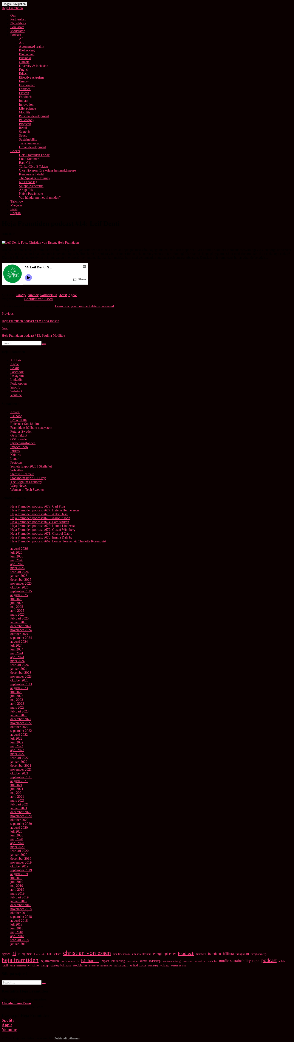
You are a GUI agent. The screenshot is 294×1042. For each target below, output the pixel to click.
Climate (24, 62)
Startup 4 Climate (22, 474)
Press (13, 209)
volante (164, 965)
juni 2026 (16, 556)
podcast (269, 960)
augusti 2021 (19, 781)
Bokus (14, 368)
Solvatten (16, 470)
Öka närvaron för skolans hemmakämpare (47, 170)
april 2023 (17, 703)
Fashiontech (27, 85)
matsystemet (200, 961)
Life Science (27, 108)
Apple (72, 295)
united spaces (138, 965)
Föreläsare (17, 27)
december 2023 (20, 672)
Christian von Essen (38, 299)
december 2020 (20, 812)
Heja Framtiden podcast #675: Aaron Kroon (40, 518)
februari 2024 (19, 665)
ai (14, 953)
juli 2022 (16, 738)
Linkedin (16, 379)
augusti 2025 (19, 595)
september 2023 (21, 684)
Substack (16, 391)
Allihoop (16, 416)
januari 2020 (18, 854)
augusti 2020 (19, 827)
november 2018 (21, 909)
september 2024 (21, 637)
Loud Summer (29, 159)
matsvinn (187, 961)
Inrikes (15, 451)
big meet (27, 953)
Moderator (17, 31)
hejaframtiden (49, 961)
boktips (57, 953)
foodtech (186, 953)
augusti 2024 (19, 641)
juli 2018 (16, 924)
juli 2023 (16, 692)
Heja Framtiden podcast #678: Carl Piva (37, 506)
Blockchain (26, 54)
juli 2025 (16, 599)
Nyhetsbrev (18, 23)
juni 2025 (16, 603)
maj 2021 (16, 792)
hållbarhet (90, 960)
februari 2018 (19, 940)
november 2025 (21, 583)
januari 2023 (18, 715)
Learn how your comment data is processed (84, 306)
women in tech (178, 965)
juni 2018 (16, 928)
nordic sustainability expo (239, 960)
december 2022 (20, 719)
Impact (23, 100)
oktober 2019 (19, 866)
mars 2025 (17, 614)
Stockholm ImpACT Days (28, 478)
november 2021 (21, 769)
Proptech (25, 124)
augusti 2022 (19, 734)
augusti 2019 (19, 874)
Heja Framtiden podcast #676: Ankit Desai (39, 514)
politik (282, 961)
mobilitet (212, 961)
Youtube (16, 395)
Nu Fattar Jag (28, 182)
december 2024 (20, 626)
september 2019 (21, 870)
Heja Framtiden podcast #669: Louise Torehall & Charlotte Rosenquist (58, 541)
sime (35, 965)
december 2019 (20, 858)
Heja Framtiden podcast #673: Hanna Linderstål (43, 526)
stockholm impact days (100, 965)
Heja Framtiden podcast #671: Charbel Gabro (41, 533)
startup (45, 965)
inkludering (118, 961)
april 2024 (17, 657)
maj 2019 (16, 885)
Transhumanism (29, 143)
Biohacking (27, 50)
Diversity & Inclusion (33, 66)
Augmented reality (31, 46)
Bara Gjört (26, 162)
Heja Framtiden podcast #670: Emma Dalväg (41, 537)
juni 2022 (16, 742)
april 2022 (17, 750)
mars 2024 (17, 661)
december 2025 (20, 579)
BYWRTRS (18, 420)
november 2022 (21, 723)
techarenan (121, 965)
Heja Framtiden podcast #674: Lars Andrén (39, 522)
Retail (23, 128)
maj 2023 (16, 699)
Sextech (24, 131)
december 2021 (20, 765)
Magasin (16, 205)
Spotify (21, 295)
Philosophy (26, 120)
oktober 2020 (19, 820)
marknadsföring (171, 961)
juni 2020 (16, 835)
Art (21, 42)
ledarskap (155, 961)
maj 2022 (16, 746)
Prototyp (16, 462)
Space (23, 135)
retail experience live (20, 965)
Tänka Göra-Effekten (33, 166)
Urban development (32, 147)
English (24, 69)
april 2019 (17, 889)
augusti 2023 (19, 688)
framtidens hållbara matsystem (228, 953)
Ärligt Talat (26, 190)
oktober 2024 (19, 634)
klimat (143, 961)
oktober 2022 (19, 727)
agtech (6, 953)
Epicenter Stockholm (24, 424)
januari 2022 (18, 761)
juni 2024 (16, 649)
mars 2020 (17, 847)
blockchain (39, 954)
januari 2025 (18, 622)
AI (21, 38)
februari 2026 (19, 572)
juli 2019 (16, 878)
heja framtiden (20, 959)
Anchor (33, 295)
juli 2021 (16, 785)
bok (49, 953)
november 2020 (21, 816)
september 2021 (21, 777)
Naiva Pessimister (31, 193)
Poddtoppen (18, 383)
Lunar (14, 458)
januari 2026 (18, 576)
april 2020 (17, 843)
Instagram (17, 376)
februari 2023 (19, 711)
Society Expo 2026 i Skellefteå (31, 466)
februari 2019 (19, 897)
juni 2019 (16, 882)
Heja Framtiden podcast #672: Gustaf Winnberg (42, 529)
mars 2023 (17, 707)
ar (19, 953)
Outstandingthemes (67, 1038)
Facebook (17, 372)
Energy (24, 81)
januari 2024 (18, 668)
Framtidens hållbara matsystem (31, 427)
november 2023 (21, 676)
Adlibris (15, 360)
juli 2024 (16, 645)
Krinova (16, 455)
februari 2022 (19, 758)
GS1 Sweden (19, 439)
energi (157, 953)
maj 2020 (16, 839)
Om (12, 15)
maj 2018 (16, 932)
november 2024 (21, 630)
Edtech (23, 73)
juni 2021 (16, 789)
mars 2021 (17, 800)
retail (5, 965)
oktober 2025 (19, 587)
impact (105, 961)
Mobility (25, 112)
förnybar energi (258, 953)
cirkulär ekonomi (121, 953)
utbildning (153, 966)
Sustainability (28, 139)
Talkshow (17, 201)
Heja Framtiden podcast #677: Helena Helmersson (44, 510)
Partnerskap (18, 19)
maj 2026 (16, 560)
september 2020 (21, 823)
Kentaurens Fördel (31, 174)
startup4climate (61, 965)
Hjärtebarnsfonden (23, 443)
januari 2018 (18, 944)
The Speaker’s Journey (34, 178)
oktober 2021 (19, 773)
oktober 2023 (19, 680)
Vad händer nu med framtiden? (40, 197)
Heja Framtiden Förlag (34, 155)
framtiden (201, 953)
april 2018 (17, 936)
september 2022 (21, 730)
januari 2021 (18, 808)
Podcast (15, 35)
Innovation (26, 104)
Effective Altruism (31, 77)
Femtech (25, 89)
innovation (132, 961)
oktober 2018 (19, 913)
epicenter (170, 953)
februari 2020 (19, 851)
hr (78, 961)
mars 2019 (17, 893)
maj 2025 (16, 606)
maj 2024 (16, 653)
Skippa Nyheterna (31, 186)
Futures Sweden (21, 431)
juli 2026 (16, 552)
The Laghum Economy (26, 482)
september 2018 (21, 916)
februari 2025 (19, 618)
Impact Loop (19, 447)
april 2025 (17, 610)
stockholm (80, 965)
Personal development (34, 116)
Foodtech (25, 97)
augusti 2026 (19, 548)
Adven (15, 412)
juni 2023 (16, 696)
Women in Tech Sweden (27, 489)
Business (25, 58)
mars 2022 (17, 754)
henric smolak (68, 961)
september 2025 (21, 591)
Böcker (15, 151)
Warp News (18, 486)
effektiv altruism (141, 953)
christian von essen (87, 952)
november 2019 (21, 862)
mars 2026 (17, 568)
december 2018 (20, 905)
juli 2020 (16, 831)
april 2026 (17, 564)
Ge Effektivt (18, 435)
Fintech (24, 93)
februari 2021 (19, 804)
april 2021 (17, 796)
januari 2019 (18, 901)
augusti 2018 (19, 920)
